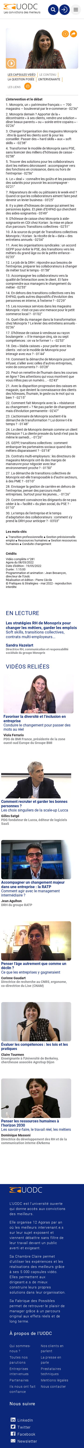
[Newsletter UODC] (13, 1441)
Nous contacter (53, 1386)
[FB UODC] (13, 1434)
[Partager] (73, 33)
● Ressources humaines (31, 540)
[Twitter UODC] (13, 1427)
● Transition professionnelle (24, 537)
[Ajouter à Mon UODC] (65, 33)
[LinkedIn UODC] (13, 1420)
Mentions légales (54, 1380)
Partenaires (19, 1380)
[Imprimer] (27, 86)
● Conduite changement (35, 544)
